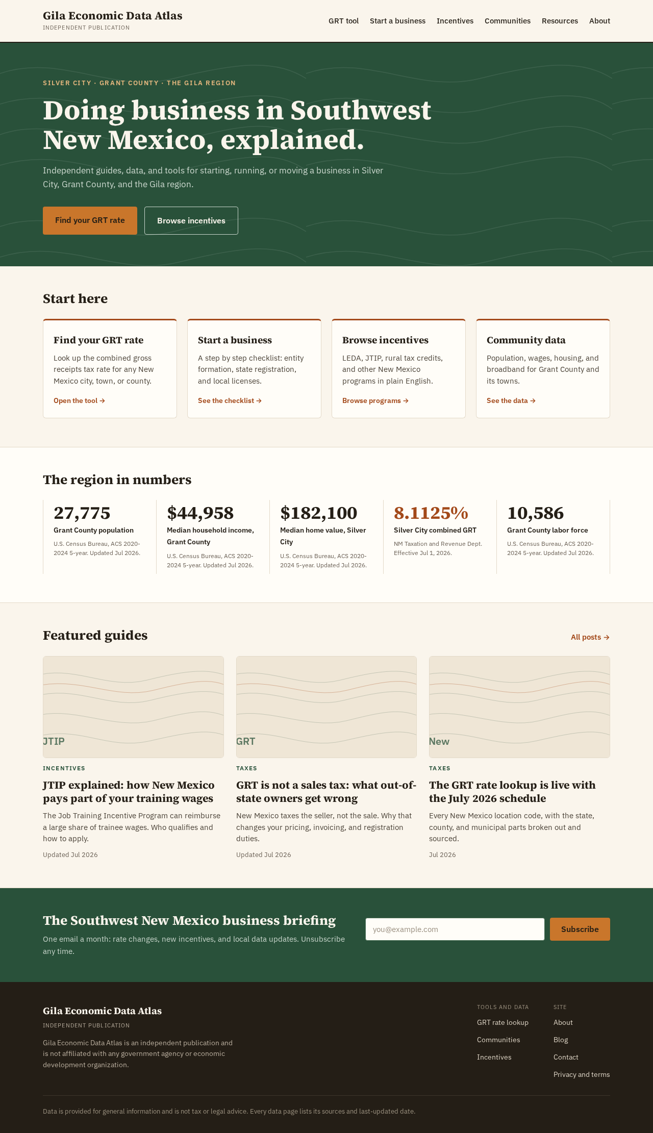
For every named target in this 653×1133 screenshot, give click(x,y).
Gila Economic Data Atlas (113, 15)
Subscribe (580, 929)
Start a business (397, 21)
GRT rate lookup (503, 1022)
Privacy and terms (582, 1074)
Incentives (455, 21)
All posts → (590, 637)
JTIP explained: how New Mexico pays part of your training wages (129, 791)
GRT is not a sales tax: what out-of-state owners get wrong (326, 791)
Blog (561, 1039)
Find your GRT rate (90, 220)
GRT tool (344, 21)
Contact (566, 1057)
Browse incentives (191, 220)
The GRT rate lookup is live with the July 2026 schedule (512, 791)
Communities (508, 21)
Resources (560, 21)
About (599, 21)
